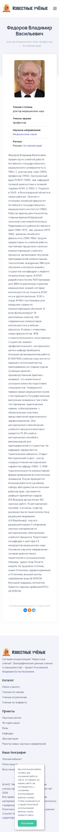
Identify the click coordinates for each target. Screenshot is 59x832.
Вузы (5, 728)
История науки (11, 723)
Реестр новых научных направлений (24, 743)
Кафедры (7, 733)
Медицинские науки (25, 134)
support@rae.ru (11, 817)
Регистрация (10, 764)
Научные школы (11, 717)
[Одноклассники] (29, 610)
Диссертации (10, 738)
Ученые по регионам (14, 697)
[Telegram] (34, 610)
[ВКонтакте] (25, 610)
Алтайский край (32, 145)
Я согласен (27, 823)
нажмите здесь (26, 815)
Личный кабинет (12, 759)
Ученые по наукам (13, 692)
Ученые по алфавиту (14, 702)
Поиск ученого (11, 686)
